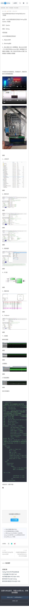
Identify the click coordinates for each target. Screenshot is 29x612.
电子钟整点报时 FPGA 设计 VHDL (11, 576)
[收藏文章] (8, 544)
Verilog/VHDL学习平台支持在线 (10, 572)
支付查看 (15, 519)
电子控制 (16, 7)
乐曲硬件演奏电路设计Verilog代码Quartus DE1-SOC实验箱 (21, 554)
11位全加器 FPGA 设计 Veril (9, 574)
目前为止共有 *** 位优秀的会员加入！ (15, 597)
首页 (7, 7)
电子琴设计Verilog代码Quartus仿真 (7, 553)
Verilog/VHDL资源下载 (8, 535)
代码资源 (11, 7)
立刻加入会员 (15, 600)
